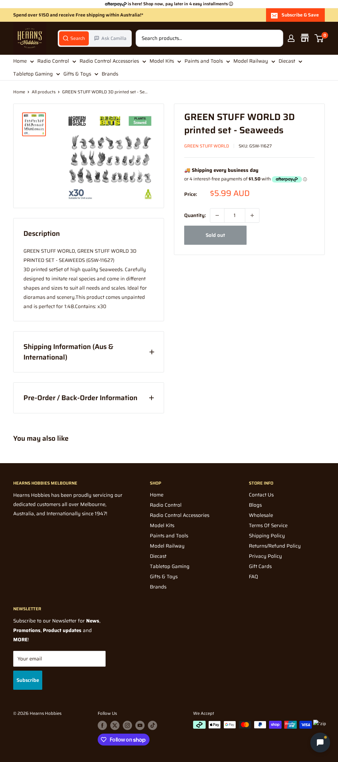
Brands (110, 74)
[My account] (291, 38)
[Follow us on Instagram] (127, 725)
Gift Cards (260, 566)
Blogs (255, 505)
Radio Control (53, 61)
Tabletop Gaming (33, 74)
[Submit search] (275, 38)
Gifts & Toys (77, 74)
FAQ (253, 577)
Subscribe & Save (300, 14)
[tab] (74, 38)
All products (43, 91)
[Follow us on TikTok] (152, 725)
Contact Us (261, 495)
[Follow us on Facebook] (102, 725)
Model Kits (162, 61)
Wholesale (261, 515)
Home (20, 61)
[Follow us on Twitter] (114, 725)
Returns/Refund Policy (275, 546)
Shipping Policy (267, 536)
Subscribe (28, 680)
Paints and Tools (204, 61)
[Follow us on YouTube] (140, 725)
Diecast (287, 61)
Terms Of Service (268, 525)
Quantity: (195, 215)
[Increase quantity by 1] (252, 215)
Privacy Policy (265, 556)
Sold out (215, 235)
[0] (319, 38)
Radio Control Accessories (109, 61)
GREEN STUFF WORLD (206, 146)
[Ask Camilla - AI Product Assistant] (320, 743)
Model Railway (250, 61)
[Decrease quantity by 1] (217, 215)
